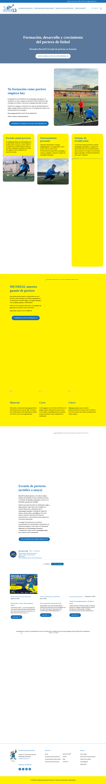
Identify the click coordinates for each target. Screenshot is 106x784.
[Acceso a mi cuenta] (101, 8)
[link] (18, 169)
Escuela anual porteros (18, 138)
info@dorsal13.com (24, 758)
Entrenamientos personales (53, 759)
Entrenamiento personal (48, 139)
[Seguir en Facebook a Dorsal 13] (20, 769)
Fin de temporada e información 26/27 (50, 603)
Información (28, 596)
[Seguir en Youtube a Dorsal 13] (29, 769)
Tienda (69, 1)
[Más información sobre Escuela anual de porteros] (18, 169)
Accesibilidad (84, 761)
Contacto (74, 1)
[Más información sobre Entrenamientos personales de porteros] (53, 171)
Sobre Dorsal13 (67, 754)
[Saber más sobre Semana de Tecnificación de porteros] (87, 212)
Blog (64, 759)
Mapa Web (83, 764)
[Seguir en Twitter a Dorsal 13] (26, 769)
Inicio (46, 754)
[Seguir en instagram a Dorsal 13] (23, 769)
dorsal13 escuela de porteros (17, 596)
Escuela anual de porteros (52, 756)
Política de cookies (85, 759)
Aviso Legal (83, 754)
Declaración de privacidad (87, 756)
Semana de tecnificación (81, 139)
